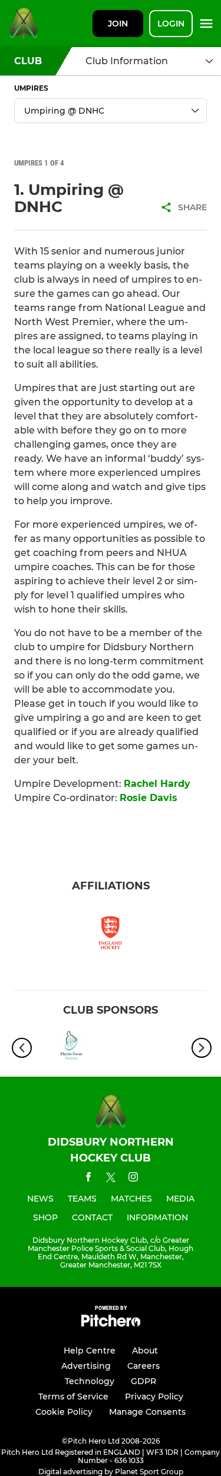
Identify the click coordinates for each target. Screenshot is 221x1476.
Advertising (86, 1366)
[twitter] (111, 1179)
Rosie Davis (148, 797)
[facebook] (88, 1179)
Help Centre (90, 1350)
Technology (89, 1381)
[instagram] (133, 1179)
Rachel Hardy (157, 783)
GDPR (143, 1381)
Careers (143, 1366)
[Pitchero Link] (110, 1323)
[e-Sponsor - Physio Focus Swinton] (71, 1047)
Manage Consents (147, 1411)
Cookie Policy (64, 1411)
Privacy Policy (154, 1396)
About (145, 1350)
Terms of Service (73, 1396)
